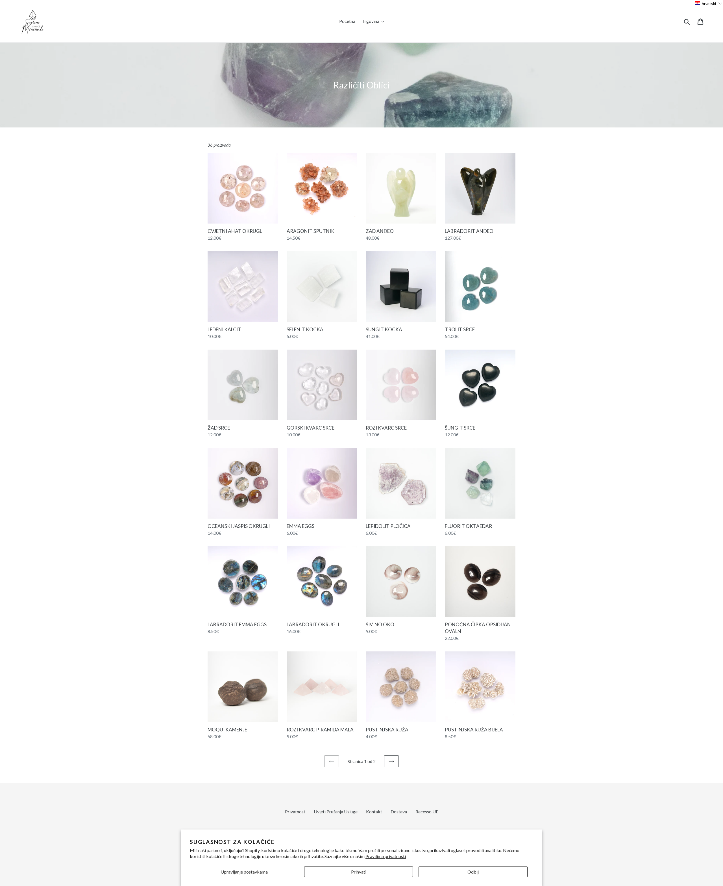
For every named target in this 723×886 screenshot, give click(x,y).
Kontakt (374, 811)
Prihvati (358, 871)
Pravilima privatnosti (385, 856)
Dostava (399, 811)
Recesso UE (426, 811)
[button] (708, 3)
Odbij (473, 871)
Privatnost (295, 811)
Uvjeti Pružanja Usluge (336, 811)
